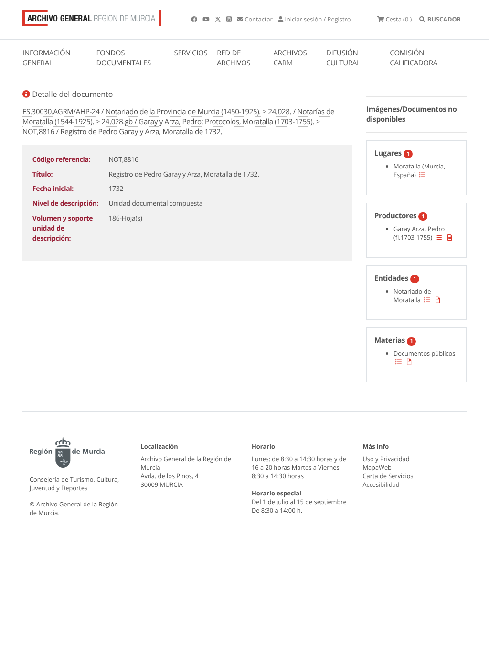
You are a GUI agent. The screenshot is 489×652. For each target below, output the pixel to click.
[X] (219, 19)
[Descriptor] (450, 237)
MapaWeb (377, 467)
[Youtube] (206, 19)
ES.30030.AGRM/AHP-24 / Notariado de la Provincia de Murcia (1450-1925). (141, 111)
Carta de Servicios (388, 476)
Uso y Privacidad (386, 458)
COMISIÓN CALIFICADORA (413, 58)
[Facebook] (195, 19)
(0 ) (399, 19)
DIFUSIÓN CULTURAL (343, 58)
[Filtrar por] (422, 174)
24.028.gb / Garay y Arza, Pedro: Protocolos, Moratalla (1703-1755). (208, 121)
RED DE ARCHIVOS (233, 58)
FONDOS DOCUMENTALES (123, 58)
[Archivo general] (91, 16)
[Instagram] (229, 19)
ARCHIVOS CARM (290, 58)
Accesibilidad (381, 484)
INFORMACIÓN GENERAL (46, 58)
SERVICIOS (191, 53)
